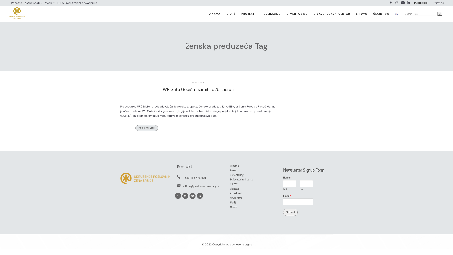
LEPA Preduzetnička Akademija (77, 3)
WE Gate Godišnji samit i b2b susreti (198, 89)
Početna (16, 3)
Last (301, 189)
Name (287, 177)
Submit (290, 212)
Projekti (234, 170)
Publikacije (421, 3)
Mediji (48, 3)
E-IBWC (234, 184)
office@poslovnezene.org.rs (201, 186)
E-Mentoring (236, 175)
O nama (234, 165)
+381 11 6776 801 (195, 178)
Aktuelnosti (32, 3)
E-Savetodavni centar (241, 179)
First (285, 189)
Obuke (233, 207)
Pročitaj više (147, 128)
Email (287, 196)
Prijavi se (438, 3)
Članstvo (234, 188)
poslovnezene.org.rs (239, 244)
